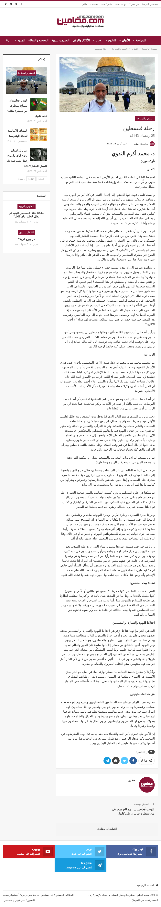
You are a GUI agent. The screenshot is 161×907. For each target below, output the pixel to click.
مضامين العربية (150, 4)
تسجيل (94, 4)
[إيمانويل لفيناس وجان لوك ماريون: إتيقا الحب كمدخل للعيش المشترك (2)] (38, 154)
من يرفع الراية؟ (26, 239)
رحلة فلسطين (26, 80)
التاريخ (112, 40)
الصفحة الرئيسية (146, 885)
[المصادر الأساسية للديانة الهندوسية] (38, 134)
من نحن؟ (134, 4)
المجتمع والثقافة (38, 40)
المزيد (21, 40)
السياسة (141, 40)
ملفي (84, 4)
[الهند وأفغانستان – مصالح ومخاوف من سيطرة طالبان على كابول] (38, 104)
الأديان (126, 40)
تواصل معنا (120, 4)
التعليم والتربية (61, 40)
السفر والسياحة (144, 118)
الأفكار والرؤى (81, 40)
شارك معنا (106, 4)
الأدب (99, 40)
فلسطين (141, 752)
